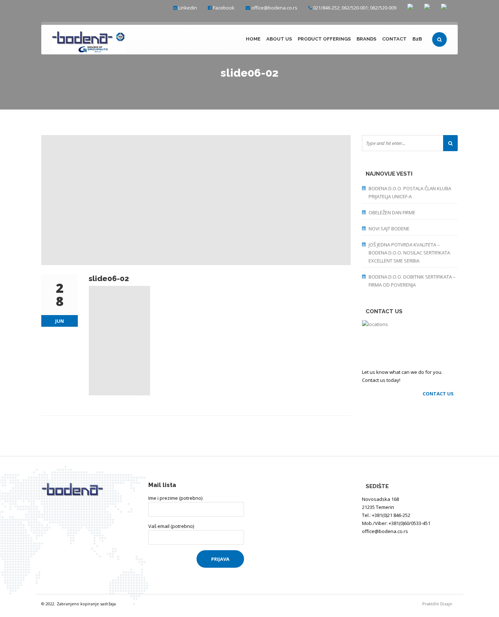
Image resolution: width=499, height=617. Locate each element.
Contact (394, 39)
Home (253, 39)
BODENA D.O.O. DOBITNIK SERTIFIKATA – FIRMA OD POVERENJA (412, 280)
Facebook (224, 7)
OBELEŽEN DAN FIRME (392, 212)
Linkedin (187, 7)
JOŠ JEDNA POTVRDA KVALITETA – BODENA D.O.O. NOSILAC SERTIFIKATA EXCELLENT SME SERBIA (409, 252)
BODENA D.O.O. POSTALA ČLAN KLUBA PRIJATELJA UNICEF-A (410, 192)
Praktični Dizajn (440, 603)
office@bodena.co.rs (274, 7)
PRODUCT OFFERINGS (324, 39)
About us (279, 39)
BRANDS (366, 39)
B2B (417, 39)
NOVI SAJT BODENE (389, 228)
